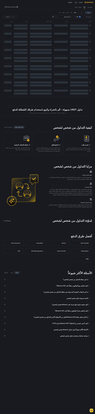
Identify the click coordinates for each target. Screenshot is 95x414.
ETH (60, 12)
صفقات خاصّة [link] (78, 7)
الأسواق (81, 2)
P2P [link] (84, 7)
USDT (75, 12)
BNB (63, 12)
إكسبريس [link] (89, 7)
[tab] (89, 7)
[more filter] (53, 16)
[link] (81, 243)
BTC (71, 12)
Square (70, 2)
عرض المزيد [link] (8, 220)
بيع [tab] (81, 12)
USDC (67, 12)
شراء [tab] (88, 12)
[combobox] (77, 17)
